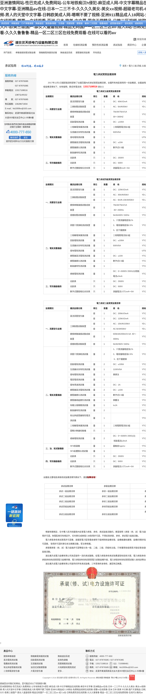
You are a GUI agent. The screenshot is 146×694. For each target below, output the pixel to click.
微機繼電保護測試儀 (48, 52)
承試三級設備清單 (67, 501)
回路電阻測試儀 (38, 660)
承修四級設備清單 (110, 506)
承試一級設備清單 (67, 491)
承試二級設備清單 (67, 496)
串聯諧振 (15, 23)
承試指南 (5, 23)
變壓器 (80, 23)
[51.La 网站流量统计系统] (132, 680)
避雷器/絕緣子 (116, 23)
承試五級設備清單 (67, 514)
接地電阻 (129, 23)
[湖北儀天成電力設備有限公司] (31, 44)
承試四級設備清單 (67, 506)
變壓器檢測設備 (83, 52)
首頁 (65, 45)
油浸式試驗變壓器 (39, 667)
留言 (26, 137)
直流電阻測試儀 (11, 660)
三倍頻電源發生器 (12, 671)
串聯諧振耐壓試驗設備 (26, 52)
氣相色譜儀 (63, 660)
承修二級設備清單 (110, 496)
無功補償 (5, 29)
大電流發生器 (37, 671)
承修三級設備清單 (110, 501)
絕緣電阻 (139, 23)
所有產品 (97, 52)
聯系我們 (14, 137)
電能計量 (15, 29)
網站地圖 (99, 678)
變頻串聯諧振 (10, 656)
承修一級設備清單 (110, 491)
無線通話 (39, 23)
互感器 (61, 23)
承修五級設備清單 (110, 514)
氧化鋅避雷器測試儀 (13, 667)
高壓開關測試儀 (65, 663)
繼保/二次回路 (91, 23)
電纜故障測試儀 (11, 663)
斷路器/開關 (51, 23)
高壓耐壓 (70, 23)
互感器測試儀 (37, 663)
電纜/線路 (103, 23)
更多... (60, 671)
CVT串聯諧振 (27, 23)
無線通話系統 (66, 52)
